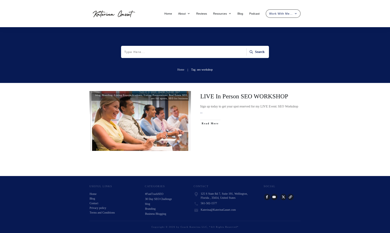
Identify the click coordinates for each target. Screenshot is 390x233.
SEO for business (178, 98)
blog (98, 95)
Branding (107, 95)
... (201, 112)
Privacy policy (98, 207)
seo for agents (159, 98)
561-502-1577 (209, 203)
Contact (94, 203)
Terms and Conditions (102, 212)
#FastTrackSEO (154, 193)
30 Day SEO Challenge (158, 199)
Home (93, 193)
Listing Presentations (155, 95)
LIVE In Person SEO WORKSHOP (244, 96)
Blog (92, 198)
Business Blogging (155, 213)
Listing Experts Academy (128, 95)
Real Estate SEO (178, 95)
